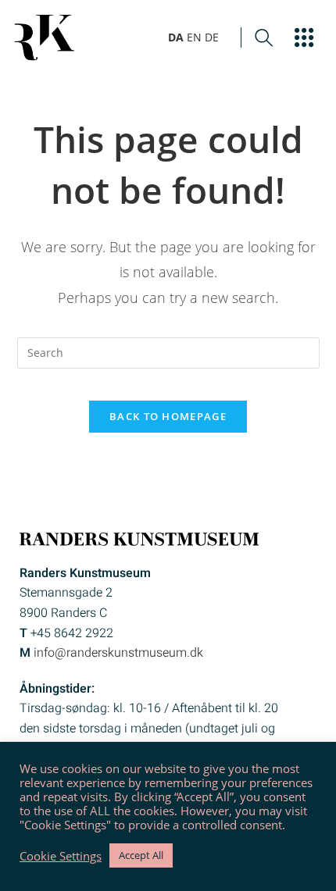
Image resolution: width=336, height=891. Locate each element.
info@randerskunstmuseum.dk (118, 652)
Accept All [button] (141, 855)
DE (212, 37)
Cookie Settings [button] (61, 856)
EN (194, 37)
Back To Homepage (168, 416)
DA (176, 37)
